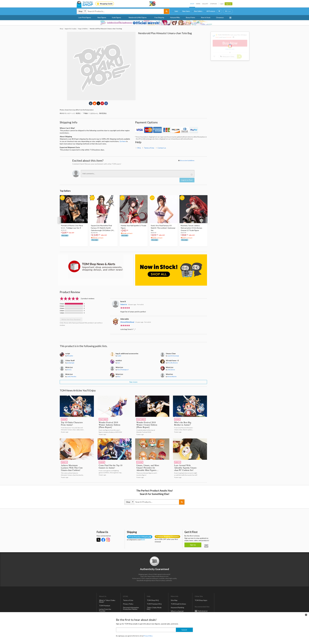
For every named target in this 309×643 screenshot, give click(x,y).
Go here (122, 141)
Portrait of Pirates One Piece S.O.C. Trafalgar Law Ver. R (72, 226)
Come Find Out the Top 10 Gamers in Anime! (110, 466)
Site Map (174, 600)
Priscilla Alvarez (173, 363)
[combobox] (125, 11)
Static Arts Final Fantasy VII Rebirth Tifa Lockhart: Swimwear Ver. (163, 227)
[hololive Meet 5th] (154, 22)
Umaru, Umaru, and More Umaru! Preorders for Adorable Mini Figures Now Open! (147, 469)
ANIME (64, 419)
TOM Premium (104, 606)
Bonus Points (190, 17)
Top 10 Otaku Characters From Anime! (72, 423)
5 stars (62, 304)
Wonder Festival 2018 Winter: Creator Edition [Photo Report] (146, 425)
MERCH (64, 462)
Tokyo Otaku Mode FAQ (154, 608)
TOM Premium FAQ (154, 604)
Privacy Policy (128, 604)
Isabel (119, 356)
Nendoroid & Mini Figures (138, 17)
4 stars (62, 306)
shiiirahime (171, 370)
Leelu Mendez (71, 376)
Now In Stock (205, 17)
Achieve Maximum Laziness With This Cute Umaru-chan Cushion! (72, 467)
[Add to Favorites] (84, 197)
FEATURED (103, 419)
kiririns (69, 370)
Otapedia (213, 4)
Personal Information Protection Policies (131, 608)
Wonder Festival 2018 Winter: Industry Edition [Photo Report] (109, 425)
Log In (222, 4)
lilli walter (70, 356)
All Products (211, 11)
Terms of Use (149, 148)
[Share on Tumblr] (90, 103)
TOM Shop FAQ (153, 600)
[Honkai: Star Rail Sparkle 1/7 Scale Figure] (134, 209)
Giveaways (220, 17)
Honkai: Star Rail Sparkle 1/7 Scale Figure (133, 226)
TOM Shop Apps (201, 600)
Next (207, 220)
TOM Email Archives (178, 604)
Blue (118, 376)
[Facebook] (103, 540)
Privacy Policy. (148, 636)
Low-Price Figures (84, 17)
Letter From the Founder (105, 610)
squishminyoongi (173, 356)
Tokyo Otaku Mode (152, 3)
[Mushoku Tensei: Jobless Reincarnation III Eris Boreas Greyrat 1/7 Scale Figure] (193, 209)
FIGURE (139, 462)
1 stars (62, 313)
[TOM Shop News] (96, 266)
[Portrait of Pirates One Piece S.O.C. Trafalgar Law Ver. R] (74, 209)
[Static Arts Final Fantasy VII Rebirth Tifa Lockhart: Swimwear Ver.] (164, 209)
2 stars (62, 310)
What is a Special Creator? (177, 612)
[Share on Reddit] (94, 103)
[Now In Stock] (171, 270)
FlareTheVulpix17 (123, 370)
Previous (59, 220)
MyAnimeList (203, 611)
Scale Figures (116, 17)
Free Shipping (159, 17)
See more (133, 382)
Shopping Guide (106, 4)
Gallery (205, 4)
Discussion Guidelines (187, 160)
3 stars (62, 308)
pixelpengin (70, 363)
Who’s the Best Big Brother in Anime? (182, 423)
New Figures (102, 17)
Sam (118, 363)
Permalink (140, 304)
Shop (192, 4)
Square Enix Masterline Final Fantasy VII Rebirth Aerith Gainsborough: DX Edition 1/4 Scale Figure (102, 228)
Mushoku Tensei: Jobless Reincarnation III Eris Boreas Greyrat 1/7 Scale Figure (191, 227)
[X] (98, 540)
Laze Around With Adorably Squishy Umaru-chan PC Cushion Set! (185, 467)
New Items (186, 11)
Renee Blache (172, 376)
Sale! (176, 11)
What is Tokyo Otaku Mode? (107, 601)
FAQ (139, 148)
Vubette (123, 304)
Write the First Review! (71, 319)
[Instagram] (108, 540)
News (198, 4)
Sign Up (228, 4)
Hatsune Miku (175, 17)
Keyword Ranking (177, 607)
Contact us (162, 148)
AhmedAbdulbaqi (127, 322)
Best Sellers (198, 11)
